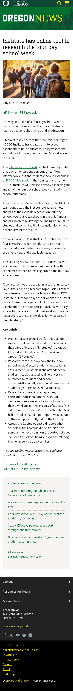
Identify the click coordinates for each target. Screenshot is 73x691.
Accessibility (10, 655)
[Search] (59, 3)
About (6, 669)
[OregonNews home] (32, 18)
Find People (10, 674)
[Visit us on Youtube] (17, 635)
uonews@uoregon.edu (16, 626)
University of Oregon (17, 681)
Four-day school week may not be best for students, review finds (36, 516)
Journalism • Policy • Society (21, 469)
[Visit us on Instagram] (24, 635)
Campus (8, 582)
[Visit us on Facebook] (5, 635)
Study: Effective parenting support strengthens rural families (30, 527)
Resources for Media (16, 591)
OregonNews (11, 601)
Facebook (30, 112)
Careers (7, 664)
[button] (36, 97)
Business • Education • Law (20, 464)
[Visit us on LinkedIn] (30, 635)
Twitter (12, 112)
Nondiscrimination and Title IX (20, 650)
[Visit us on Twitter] (11, 635)
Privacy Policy (11, 660)
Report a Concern (13, 645)
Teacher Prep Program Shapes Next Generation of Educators (31, 493)
